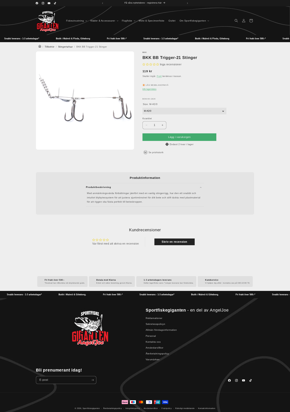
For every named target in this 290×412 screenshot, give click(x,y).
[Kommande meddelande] (187, 3)
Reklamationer (154, 318)
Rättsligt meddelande (185, 408)
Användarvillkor (154, 347)
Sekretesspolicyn (155, 324)
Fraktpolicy (166, 408)
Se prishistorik (156, 152)
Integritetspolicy (132, 408)
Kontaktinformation (206, 408)
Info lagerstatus (149, 89)
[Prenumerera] (92, 380)
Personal (151, 336)
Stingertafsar (65, 46)
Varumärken (153, 359)
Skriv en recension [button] (174, 241)
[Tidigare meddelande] (102, 3)
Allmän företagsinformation (161, 330)
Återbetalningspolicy (157, 353)
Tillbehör (50, 46)
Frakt (159, 76)
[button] (76, 20)
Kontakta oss (153, 341)
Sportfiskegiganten (91, 408)
